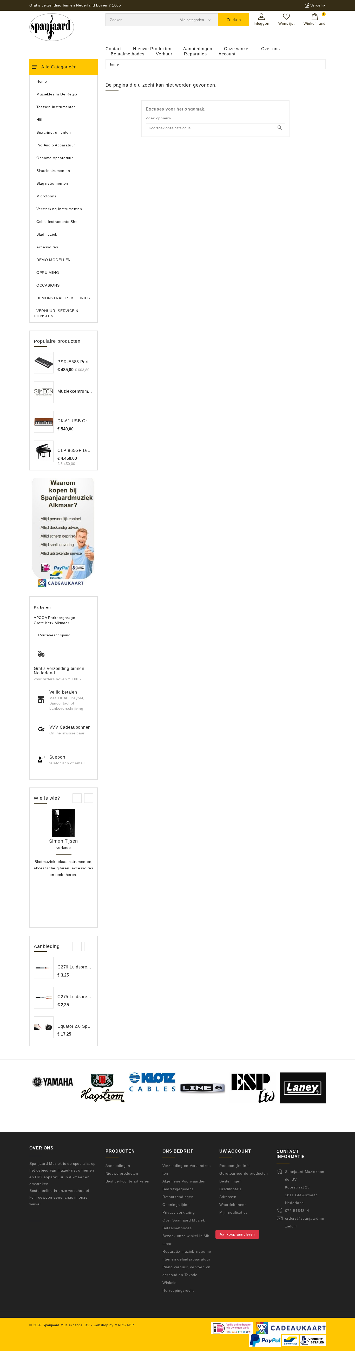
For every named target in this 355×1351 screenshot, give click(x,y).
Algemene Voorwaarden (184, 1181)
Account (227, 54)
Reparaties (195, 54)
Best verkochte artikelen (127, 1181)
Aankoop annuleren (237, 1234)
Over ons (270, 49)
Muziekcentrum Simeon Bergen (88, 391)
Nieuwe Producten (152, 49)
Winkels (169, 1283)
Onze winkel (237, 49)
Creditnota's (230, 1189)
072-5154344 (297, 1210)
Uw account (235, 1151)
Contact (114, 49)
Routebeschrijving (54, 635)
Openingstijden (176, 1205)
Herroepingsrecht (178, 1290)
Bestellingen (230, 1181)
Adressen (227, 1197)
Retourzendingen (178, 1197)
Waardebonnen (233, 1205)
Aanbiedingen (197, 49)
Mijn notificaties (233, 1212)
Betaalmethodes (127, 54)
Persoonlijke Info (234, 1165)
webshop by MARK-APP (114, 1325)
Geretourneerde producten (243, 1173)
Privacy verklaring (178, 1212)
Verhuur (164, 54)
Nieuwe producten (122, 1173)
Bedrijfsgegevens (178, 1189)
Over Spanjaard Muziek (183, 1220)
